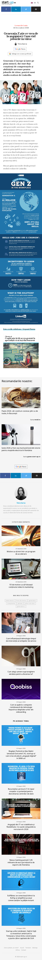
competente (11, 603)
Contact (23, 950)
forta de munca (21, 600)
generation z (21, 606)
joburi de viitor (30, 603)
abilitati (20, 603)
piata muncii (10, 600)
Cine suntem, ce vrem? (11, 948)
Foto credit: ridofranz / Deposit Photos (19, 329)
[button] (35, 2)
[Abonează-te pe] (20, 49)
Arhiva (18, 950)
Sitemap (34, 948)
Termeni (28, 948)
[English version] (32, 2)
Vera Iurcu (22, 44)
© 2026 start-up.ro (21, 957)
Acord (22, 948)
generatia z (32, 600)
